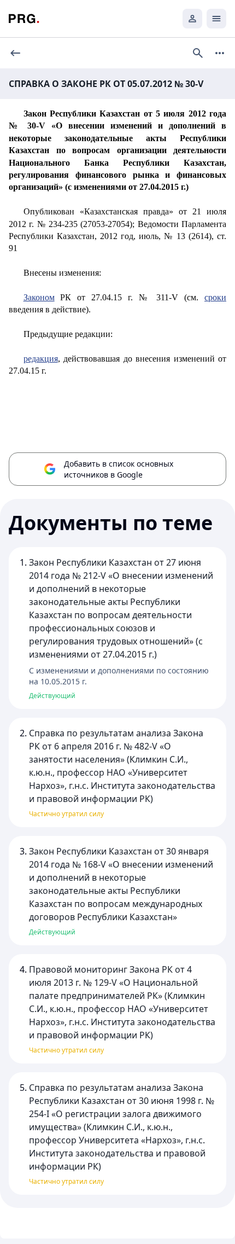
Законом (39, 297)
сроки (215, 297)
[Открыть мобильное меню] (216, 18)
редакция (41, 358)
